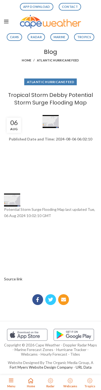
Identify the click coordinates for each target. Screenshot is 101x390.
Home (26, 60)
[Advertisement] (50, 161)
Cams (14, 37)
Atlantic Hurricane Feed (58, 60)
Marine (59, 37)
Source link (13, 279)
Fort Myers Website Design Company (41, 367)
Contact (70, 6)
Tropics (84, 37)
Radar (36, 37)
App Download (36, 6)
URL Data (84, 367)
